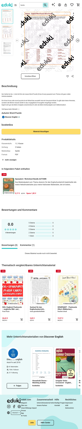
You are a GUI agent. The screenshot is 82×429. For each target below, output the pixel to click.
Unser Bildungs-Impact (29, 408)
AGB (66, 405)
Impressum (69, 403)
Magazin (24, 403)
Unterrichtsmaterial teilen (45, 403)
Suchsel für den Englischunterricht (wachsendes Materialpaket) (37, 308)
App (22, 413)
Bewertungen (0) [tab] (10, 245)
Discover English (11, 117)
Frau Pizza (5, 311)
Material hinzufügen (41, 131)
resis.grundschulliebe (37, 311)
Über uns (24, 405)
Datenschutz (69, 408)
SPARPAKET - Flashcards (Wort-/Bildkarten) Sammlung (67, 308)
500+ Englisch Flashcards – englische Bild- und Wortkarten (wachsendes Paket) (12, 308)
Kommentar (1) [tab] (27, 245)
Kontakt (57, 405)
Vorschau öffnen (30, 76)
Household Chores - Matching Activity (40, 382)
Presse (23, 410)
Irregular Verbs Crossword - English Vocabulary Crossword (64, 382)
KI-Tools (24, 416)
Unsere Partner (42, 405)
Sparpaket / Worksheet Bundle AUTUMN (30, 179)
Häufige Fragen (60, 403)
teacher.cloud (62, 311)
